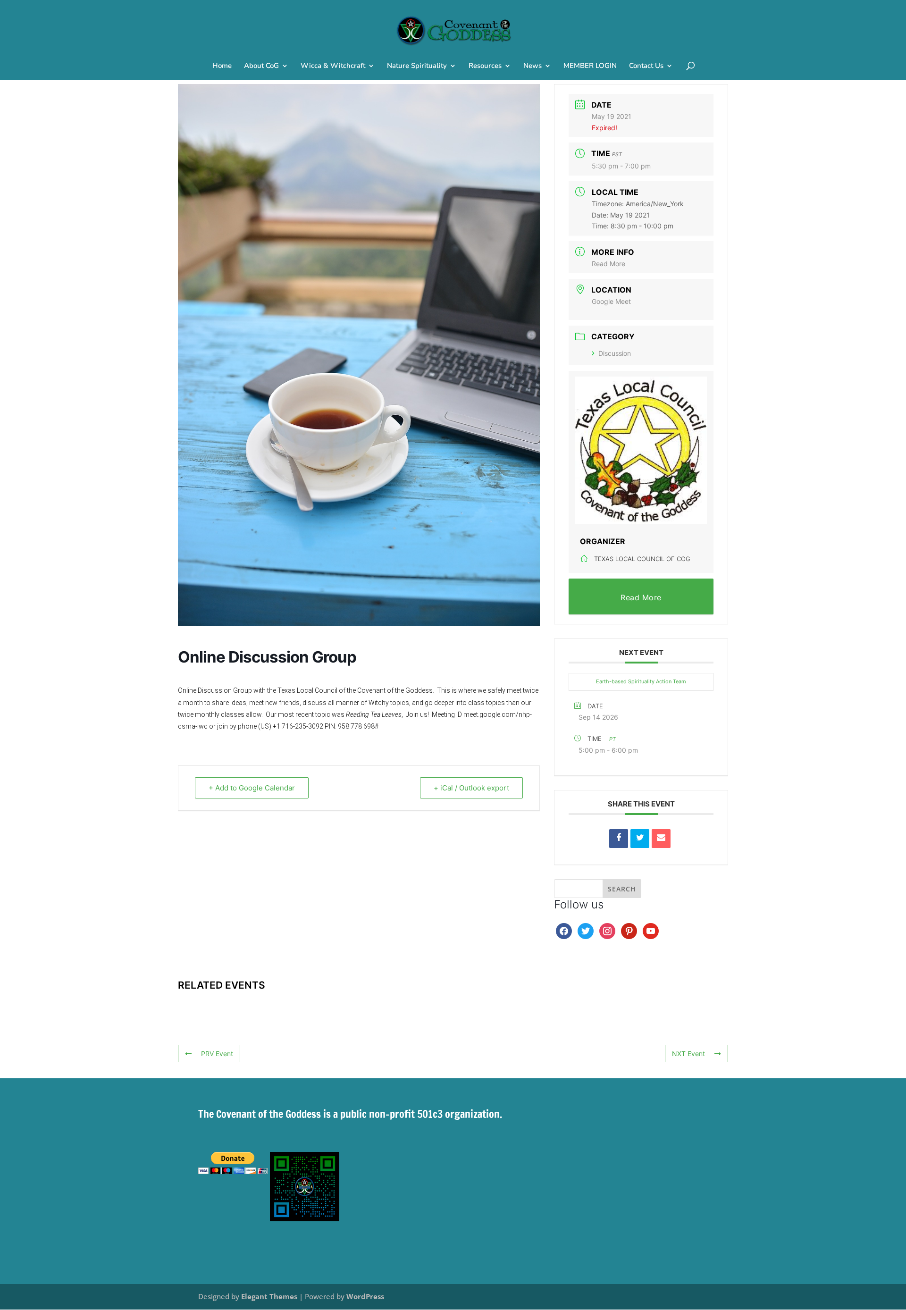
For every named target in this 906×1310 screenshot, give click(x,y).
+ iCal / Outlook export (471, 787)
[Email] (661, 838)
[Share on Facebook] (618, 838)
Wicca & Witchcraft (333, 66)
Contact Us (646, 66)
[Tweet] (639, 838)
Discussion (614, 353)
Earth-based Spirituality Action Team (641, 681)
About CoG (261, 66)
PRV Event (217, 1054)
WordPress (365, 1296)
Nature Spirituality (417, 66)
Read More (608, 264)
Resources (485, 66)
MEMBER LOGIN (590, 66)
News (532, 66)
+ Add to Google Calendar (252, 787)
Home (222, 66)
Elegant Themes (269, 1296)
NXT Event (688, 1054)
